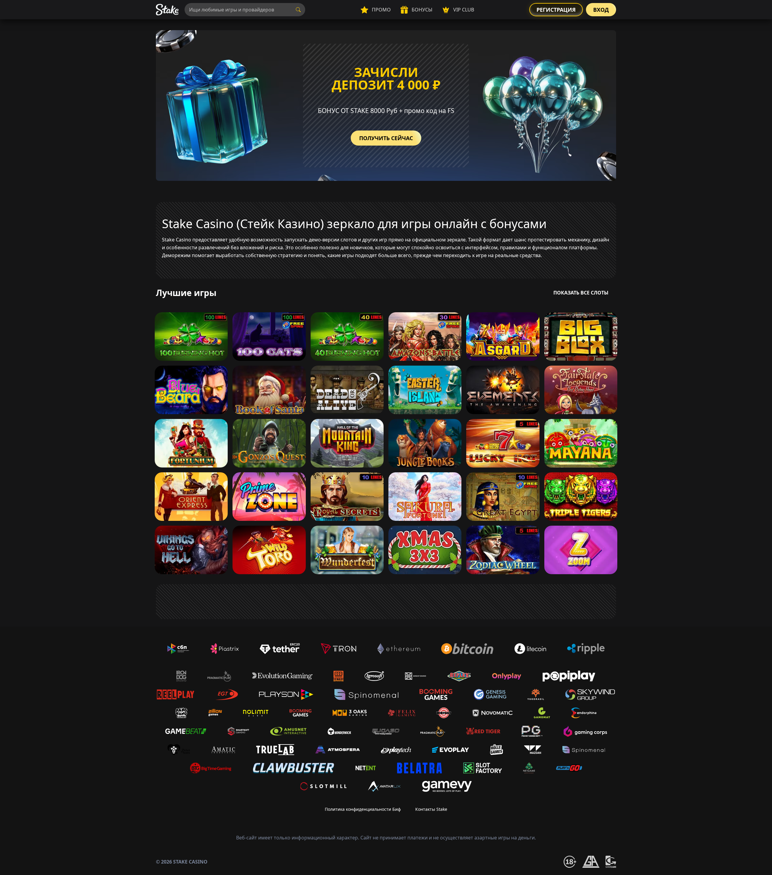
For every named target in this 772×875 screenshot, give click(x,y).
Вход (601, 9)
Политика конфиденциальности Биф (363, 809)
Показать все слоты (581, 292)
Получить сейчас (386, 138)
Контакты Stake (431, 809)
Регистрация (556, 9)
